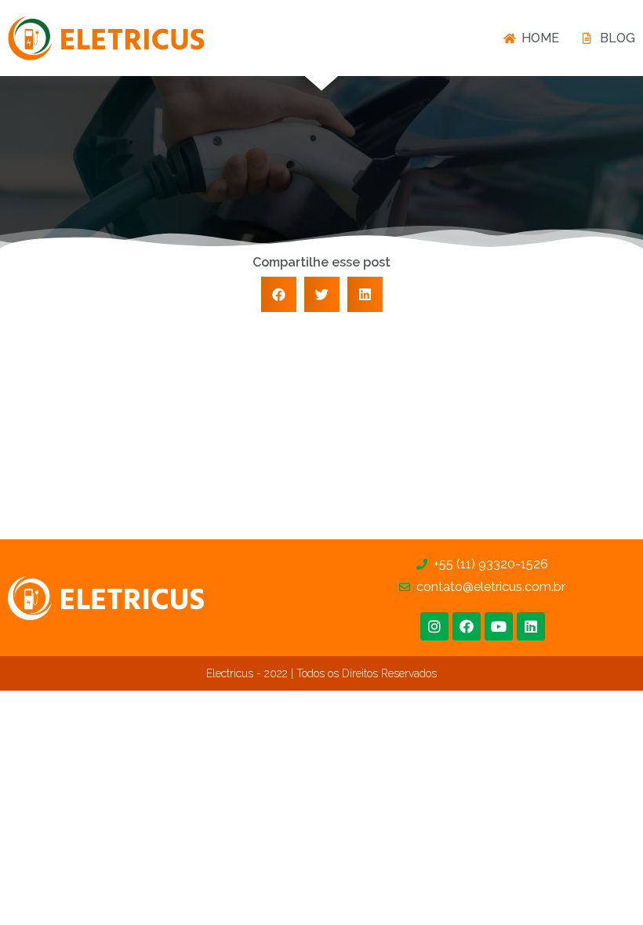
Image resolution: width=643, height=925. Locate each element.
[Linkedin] (531, 626)
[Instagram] (434, 626)
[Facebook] (466, 626)
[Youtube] (499, 626)
